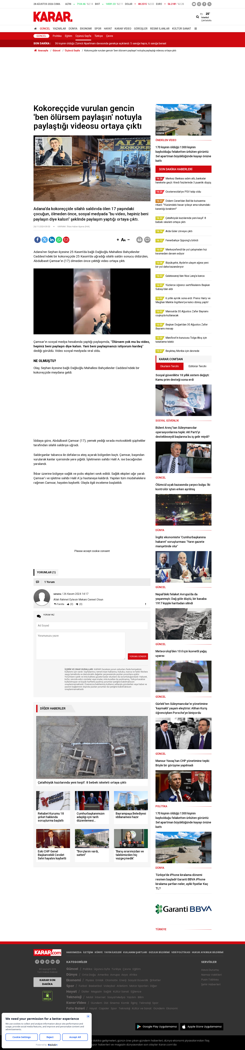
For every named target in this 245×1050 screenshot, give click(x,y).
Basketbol (95, 986)
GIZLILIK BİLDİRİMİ (159, 952)
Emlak (100, 980)
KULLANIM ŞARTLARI (135, 952)
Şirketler (155, 980)
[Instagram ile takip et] (58, 962)
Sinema (115, 1003)
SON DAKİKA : (42, 43)
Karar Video (123, 28)
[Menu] (194, 28)
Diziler (85, 991)
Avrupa (115, 975)
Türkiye (98, 36)
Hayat (108, 28)
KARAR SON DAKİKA (47, 982)
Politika (57, 36)
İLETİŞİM (88, 952)
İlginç (134, 1003)
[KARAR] (53, 16)
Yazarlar (59, 28)
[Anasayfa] (36, 28)
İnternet (100, 997)
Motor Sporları (138, 986)
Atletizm (122, 986)
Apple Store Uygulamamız (205, 1026)
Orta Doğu (89, 975)
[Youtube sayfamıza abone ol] (47, 962)
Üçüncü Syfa (102, 969)
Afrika (133, 975)
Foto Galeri (75, 1008)
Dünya (73, 28)
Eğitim (68, 36)
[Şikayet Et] (145, 604)
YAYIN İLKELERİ (113, 952)
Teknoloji (74, 997)
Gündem (96, 1003)
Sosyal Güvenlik (138, 980)
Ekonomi (86, 28)
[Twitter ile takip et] (209, 4)
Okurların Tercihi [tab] (169, 366)
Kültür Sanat (181, 28)
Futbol (83, 986)
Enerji (122, 980)
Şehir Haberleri (210, 984)
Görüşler (141, 28)
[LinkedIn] (52, 240)
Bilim (141, 997)
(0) (71, 604)
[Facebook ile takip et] (204, 4)
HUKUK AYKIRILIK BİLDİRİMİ (207, 952)
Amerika (103, 975)
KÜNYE (99, 952)
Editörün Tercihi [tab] (197, 366)
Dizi (106, 1003)
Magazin (96, 991)
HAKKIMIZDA (74, 952)
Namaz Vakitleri (211, 975)
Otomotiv (111, 980)
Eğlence (136, 991)
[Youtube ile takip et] (194, 4)
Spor (97, 28)
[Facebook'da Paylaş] (37, 240)
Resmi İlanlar (160, 28)
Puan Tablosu (210, 979)
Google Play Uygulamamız (160, 1026)
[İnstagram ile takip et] (199, 4)
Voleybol (109, 986)
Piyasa (90, 980)
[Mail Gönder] (66, 240)
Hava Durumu (210, 970)
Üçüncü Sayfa (83, 36)
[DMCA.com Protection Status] (47, 996)
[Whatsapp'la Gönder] (59, 240)
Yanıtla (60, 604)
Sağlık (107, 991)
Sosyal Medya (116, 997)
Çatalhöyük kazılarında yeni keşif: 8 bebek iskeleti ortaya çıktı (90, 43)
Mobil (89, 997)
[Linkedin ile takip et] (52, 962)
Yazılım (131, 997)
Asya (124, 975)
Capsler (104, 1008)
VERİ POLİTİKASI (180, 952)
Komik (125, 1003)
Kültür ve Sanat (142, 1008)
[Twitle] (45, 240)
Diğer (153, 986)
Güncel (45, 28)
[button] (118, 240)
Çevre (109, 36)
